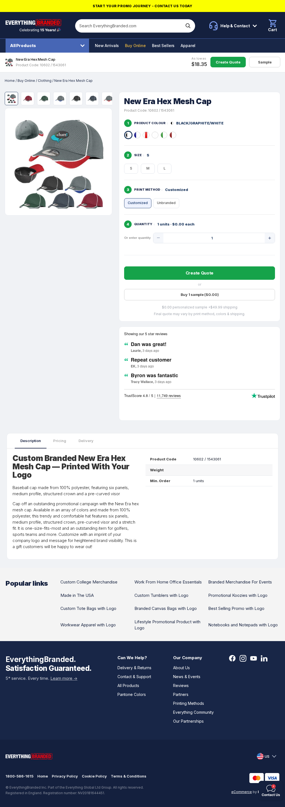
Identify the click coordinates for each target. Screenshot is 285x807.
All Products (23, 45)
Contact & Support (134, 676)
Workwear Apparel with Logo (88, 624)
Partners (180, 694)
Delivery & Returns (134, 667)
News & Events (186, 676)
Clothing (44, 81)
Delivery (86, 440)
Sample (265, 62)
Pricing (59, 440)
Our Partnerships (188, 721)
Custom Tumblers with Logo (161, 595)
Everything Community (193, 712)
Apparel (188, 45)
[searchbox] (130, 26)
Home (10, 81)
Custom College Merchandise (88, 582)
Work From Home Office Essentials (168, 582)
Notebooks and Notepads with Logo (243, 624)
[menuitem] (49, 46)
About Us (181, 667)
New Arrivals (107, 45)
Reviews (181, 685)
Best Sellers (163, 45)
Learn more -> (63, 678)
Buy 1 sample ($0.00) (200, 294)
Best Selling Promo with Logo (236, 608)
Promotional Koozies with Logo (237, 595)
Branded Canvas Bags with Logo (165, 608)
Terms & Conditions (128, 776)
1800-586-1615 (19, 776)
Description (30, 440)
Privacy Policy (65, 776)
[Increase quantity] (270, 238)
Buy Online (135, 45)
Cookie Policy (94, 776)
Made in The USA (77, 595)
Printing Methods (188, 703)
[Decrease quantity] (158, 238)
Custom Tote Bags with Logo (88, 608)
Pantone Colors (131, 694)
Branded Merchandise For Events (240, 582)
